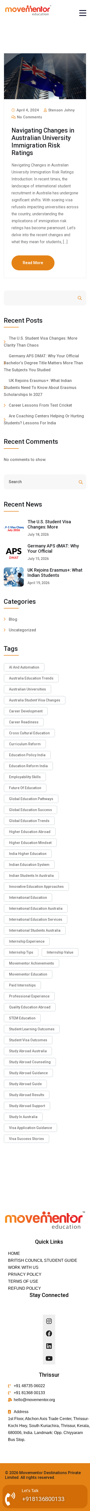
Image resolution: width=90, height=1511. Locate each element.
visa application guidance (30, 1128)
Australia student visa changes (34, 700)
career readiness (23, 722)
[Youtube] (49, 1358)
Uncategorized (22, 630)
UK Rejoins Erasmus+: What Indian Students (55, 572)
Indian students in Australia (31, 876)
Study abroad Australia (28, 1051)
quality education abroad (29, 1007)
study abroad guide (25, 1084)
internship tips (21, 952)
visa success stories (26, 1139)
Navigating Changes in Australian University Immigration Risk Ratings (43, 141)
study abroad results (26, 1095)
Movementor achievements (31, 963)
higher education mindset (30, 843)
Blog (13, 619)
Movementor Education (28, 974)
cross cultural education (29, 733)
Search (65, 298)
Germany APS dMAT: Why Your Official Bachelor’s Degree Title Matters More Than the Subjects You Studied (43, 363)
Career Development (25, 711)
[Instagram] (49, 1321)
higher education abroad (29, 832)
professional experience (29, 996)
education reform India (28, 766)
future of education (25, 788)
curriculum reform (25, 744)
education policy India (27, 755)
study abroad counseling (30, 1062)
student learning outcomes (31, 1029)
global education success (30, 810)
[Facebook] (49, 1333)
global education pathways (31, 799)
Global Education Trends (29, 821)
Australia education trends (31, 678)
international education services (35, 919)
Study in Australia (23, 1117)
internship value (60, 952)
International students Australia (34, 930)
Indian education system (29, 865)
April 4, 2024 (27, 110)
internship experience (26, 941)
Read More (33, 262)
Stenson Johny (60, 110)
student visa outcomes (28, 1040)
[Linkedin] (49, 1346)
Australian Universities (27, 689)
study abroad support (27, 1106)
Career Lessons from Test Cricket (40, 405)
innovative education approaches (36, 887)
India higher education (27, 854)
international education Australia (35, 908)
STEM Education (22, 1018)
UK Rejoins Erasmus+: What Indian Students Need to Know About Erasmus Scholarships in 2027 (40, 387)
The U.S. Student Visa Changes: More (49, 524)
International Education (28, 898)
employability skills (25, 777)
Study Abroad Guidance (28, 1073)
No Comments (29, 117)
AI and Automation (24, 667)
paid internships (22, 985)
